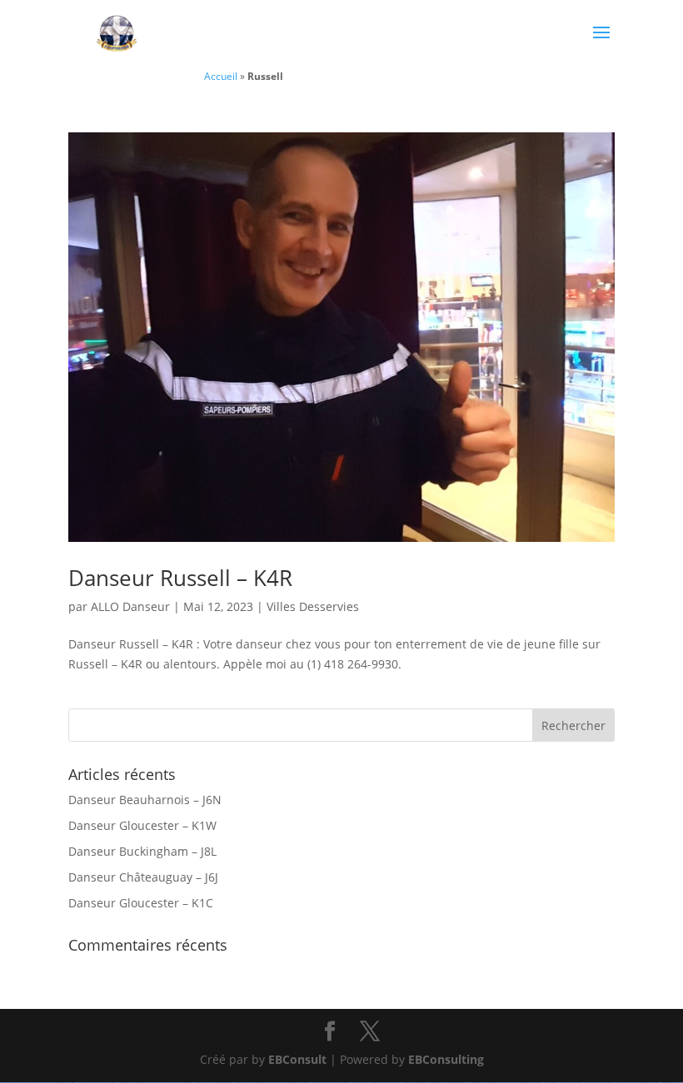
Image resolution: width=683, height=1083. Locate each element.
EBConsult (297, 1059)
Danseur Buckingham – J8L (142, 851)
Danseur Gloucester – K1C (140, 903)
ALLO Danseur (130, 606)
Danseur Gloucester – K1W (142, 825)
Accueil (220, 75)
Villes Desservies (313, 606)
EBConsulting (446, 1059)
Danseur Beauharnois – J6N (145, 799)
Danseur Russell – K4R (180, 578)
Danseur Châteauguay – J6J (143, 877)
